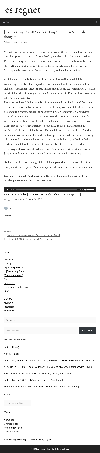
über (6, 290)
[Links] (7, 263)
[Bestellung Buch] (15, 271)
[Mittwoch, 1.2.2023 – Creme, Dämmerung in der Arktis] (33, 235)
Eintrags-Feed (11, 423)
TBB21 (10, 231)
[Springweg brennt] (14, 267)
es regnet (23, 9)
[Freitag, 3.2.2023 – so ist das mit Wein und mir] (30, 238)
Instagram (9, 306)
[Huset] (15, 347)
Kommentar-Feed (13, 427)
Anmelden (9, 419)
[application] (50, 189)
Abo (6, 279)
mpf (6, 347)
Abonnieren (87, 330)
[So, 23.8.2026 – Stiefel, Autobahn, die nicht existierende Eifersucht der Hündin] (53, 360)
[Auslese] (9, 259)
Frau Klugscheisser (14, 386)
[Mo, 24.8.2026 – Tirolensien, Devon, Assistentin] (45, 373)
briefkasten (9, 283)
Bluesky (8, 298)
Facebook (9, 310)
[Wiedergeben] (7, 189)
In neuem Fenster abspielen (44, 194)
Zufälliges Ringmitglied (40, 439)
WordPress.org (11, 431)
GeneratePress (62, 449)
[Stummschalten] (85, 189)
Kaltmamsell (10, 373)
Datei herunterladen (15, 194)
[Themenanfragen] (13, 275)
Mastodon (9, 302)
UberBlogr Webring (16, 439)
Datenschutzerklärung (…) (17, 287)
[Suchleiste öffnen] (96, 22)
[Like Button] (6, 209)
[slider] (91, 189)
